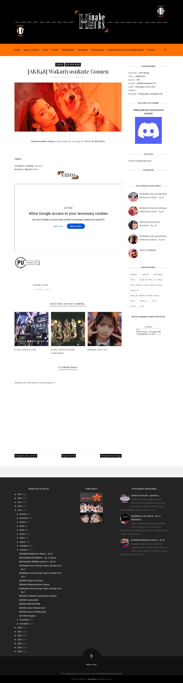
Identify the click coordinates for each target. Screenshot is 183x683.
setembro (24, 545)
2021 (19, 631)
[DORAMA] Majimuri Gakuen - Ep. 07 (36, 553)
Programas (68, 50)
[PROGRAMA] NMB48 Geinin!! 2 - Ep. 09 (37, 561)
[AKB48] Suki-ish (97, 349)
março (23, 522)
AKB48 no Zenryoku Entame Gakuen (144, 295)
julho (22, 538)
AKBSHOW (145, 274)
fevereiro (24, 518)
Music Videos (31, 50)
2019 (19, 510)
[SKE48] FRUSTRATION (29, 603)
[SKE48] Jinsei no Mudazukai (32, 611)
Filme (132, 301)
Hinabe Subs (40, 285)
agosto (23, 542)
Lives (45, 50)
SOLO (142, 306)
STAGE (154, 301)
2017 (19, 502)
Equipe (151, 50)
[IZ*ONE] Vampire (27, 615)
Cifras (133, 306)
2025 (19, 647)
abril (22, 526)
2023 (19, 639)
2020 (19, 627)
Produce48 (97, 50)
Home (17, 50)
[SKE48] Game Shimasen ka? (32, 608)
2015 (19, 494)
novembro (25, 619)
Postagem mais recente (26, 455)
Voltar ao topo (91, 664)
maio (22, 530)
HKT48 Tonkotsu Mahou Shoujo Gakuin (146, 285)
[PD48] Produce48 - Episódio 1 (145, 495)
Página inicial (68, 455)
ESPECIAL (143, 301)
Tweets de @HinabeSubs (139, 161)
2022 (19, 635)
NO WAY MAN (73, 64)
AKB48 (60, 64)
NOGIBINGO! (158, 274)
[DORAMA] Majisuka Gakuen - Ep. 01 (148, 540)
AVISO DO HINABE (147, 250)
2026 (19, 651)
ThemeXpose (92, 679)
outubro (24, 549)
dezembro (24, 623)
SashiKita (134, 290)
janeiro (23, 514)
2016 (19, 498)
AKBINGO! (134, 274)
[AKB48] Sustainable (28, 600)
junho (23, 534)
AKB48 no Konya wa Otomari (151, 280)
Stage (55, 50)
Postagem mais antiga (111, 455)
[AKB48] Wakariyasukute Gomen (34, 584)
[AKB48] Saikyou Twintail (31, 580)
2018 (19, 506)
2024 (19, 643)
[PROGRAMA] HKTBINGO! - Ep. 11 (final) (37, 557)
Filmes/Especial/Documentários (125, 50)
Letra (132, 280)
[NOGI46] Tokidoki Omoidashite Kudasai (38, 596)
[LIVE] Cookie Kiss (25, 349)
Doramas (83, 50)
